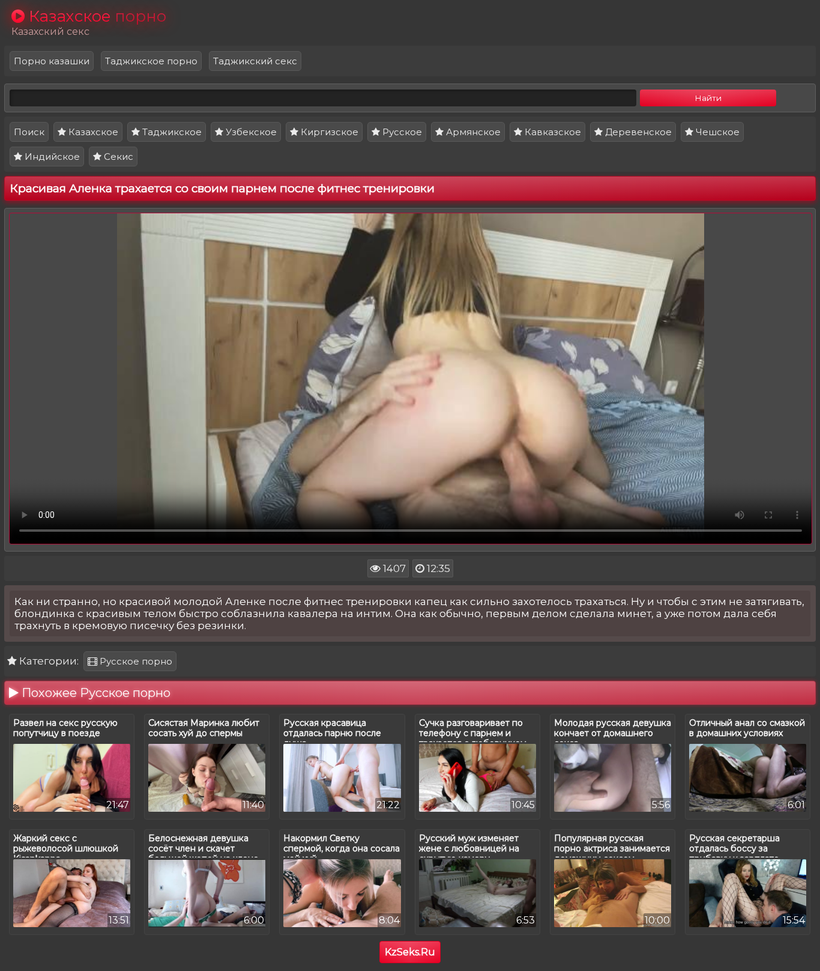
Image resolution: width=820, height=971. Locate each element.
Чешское (716, 132)
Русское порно (134, 661)
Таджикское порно (151, 61)
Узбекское (250, 132)
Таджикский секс (255, 61)
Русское (401, 132)
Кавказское (551, 132)
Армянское (472, 132)
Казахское (92, 132)
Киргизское (328, 132)
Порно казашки (51, 61)
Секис (117, 156)
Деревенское (637, 132)
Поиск (29, 132)
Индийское (51, 156)
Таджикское (171, 132)
